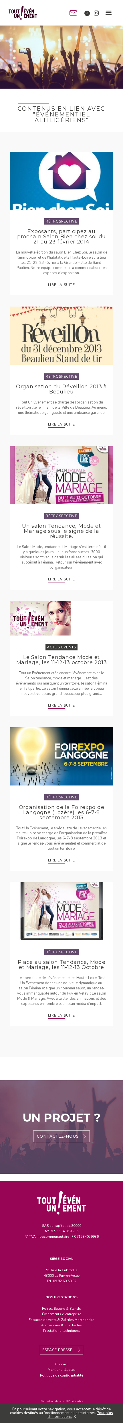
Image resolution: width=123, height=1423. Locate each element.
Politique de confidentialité (61, 1375)
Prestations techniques (61, 1330)
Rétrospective (61, 221)
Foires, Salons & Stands (61, 1308)
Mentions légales (62, 1369)
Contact (61, 1364)
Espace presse (58, 1350)
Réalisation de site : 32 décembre (61, 1401)
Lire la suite (61, 284)
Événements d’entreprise (61, 1314)
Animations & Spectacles (61, 1325)
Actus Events (61, 647)
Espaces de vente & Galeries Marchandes (61, 1319)
